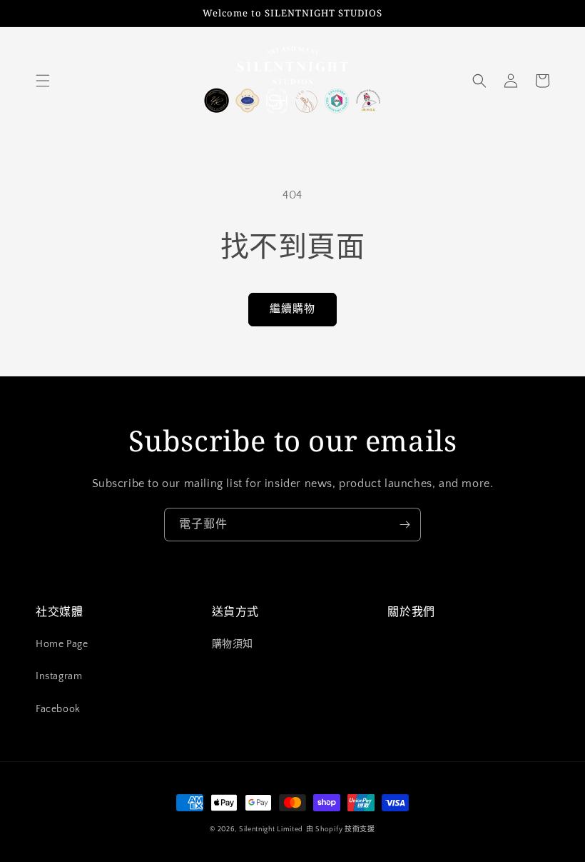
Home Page (62, 644)
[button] (42, 80)
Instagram (59, 676)
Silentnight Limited (271, 829)
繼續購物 (292, 309)
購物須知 (232, 644)
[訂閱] (404, 524)
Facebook (58, 709)
